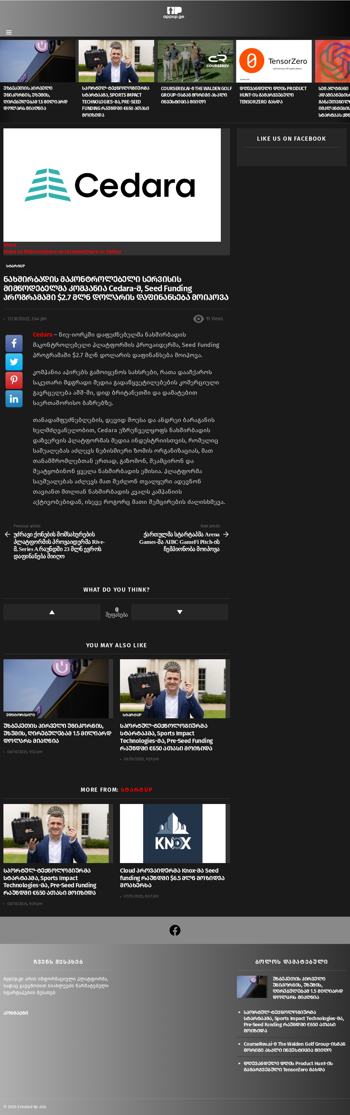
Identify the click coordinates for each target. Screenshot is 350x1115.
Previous (3, 81)
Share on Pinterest (23, 252)
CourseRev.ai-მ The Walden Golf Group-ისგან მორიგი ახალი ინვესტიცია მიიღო (196, 95)
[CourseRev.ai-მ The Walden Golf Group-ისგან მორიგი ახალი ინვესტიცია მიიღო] (197, 61)
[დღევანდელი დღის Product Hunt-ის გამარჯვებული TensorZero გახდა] (275, 61)
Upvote (51, 612)
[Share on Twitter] (14, 361)
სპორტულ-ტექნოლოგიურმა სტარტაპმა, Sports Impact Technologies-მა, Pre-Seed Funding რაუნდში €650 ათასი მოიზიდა (115, 101)
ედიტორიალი (20, 714)
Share (9, 245)
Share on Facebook (64, 252)
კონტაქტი (15, 1013)
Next (346, 81)
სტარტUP (132, 714)
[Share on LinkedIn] (14, 398)
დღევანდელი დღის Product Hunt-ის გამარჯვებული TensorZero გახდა (273, 95)
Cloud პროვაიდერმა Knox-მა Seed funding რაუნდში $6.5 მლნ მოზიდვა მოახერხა (172, 878)
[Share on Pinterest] (14, 380)
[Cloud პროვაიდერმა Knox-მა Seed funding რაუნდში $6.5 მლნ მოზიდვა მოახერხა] (175, 833)
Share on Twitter (103, 252)
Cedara (43, 334)
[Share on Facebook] (14, 343)
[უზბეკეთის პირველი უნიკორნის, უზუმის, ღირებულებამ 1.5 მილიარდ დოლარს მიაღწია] (39, 61)
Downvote (179, 612)
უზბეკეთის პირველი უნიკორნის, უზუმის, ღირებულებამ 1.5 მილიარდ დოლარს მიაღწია (57, 733)
